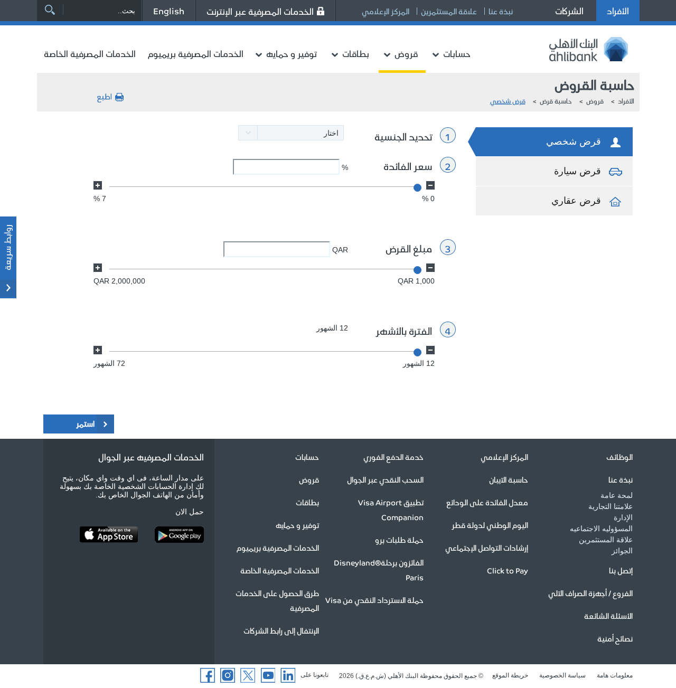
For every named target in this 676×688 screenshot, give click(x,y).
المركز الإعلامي (385, 11)
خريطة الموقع (510, 675)
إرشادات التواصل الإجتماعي (486, 547)
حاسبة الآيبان (508, 479)
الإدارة (623, 517)
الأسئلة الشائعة (608, 615)
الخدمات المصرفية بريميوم (195, 53)
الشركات (569, 10)
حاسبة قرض (556, 100)
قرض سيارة (577, 171)
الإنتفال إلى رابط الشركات (281, 630)
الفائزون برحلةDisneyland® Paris (379, 569)
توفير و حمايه (291, 53)
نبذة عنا (501, 11)
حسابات (457, 53)
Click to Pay (507, 570)
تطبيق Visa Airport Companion (391, 509)
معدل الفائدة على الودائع (487, 502)
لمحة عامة (616, 495)
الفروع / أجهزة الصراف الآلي (590, 593)
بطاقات (355, 53)
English (168, 10)
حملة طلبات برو (399, 539)
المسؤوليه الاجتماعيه (601, 528)
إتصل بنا (621, 570)
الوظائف (619, 456)
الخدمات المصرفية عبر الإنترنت (260, 11)
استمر (85, 423)
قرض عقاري (576, 200)
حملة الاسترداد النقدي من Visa (374, 599)
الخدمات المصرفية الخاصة (90, 53)
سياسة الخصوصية (562, 675)
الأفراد (618, 10)
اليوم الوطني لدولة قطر (490, 525)
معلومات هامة (615, 675)
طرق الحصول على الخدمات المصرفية (277, 600)
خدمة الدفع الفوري (393, 456)
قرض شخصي (507, 100)
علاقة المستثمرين (449, 11)
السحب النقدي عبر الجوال (385, 479)
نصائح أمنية (615, 638)
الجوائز (622, 550)
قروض (406, 53)
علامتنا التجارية (610, 506)
